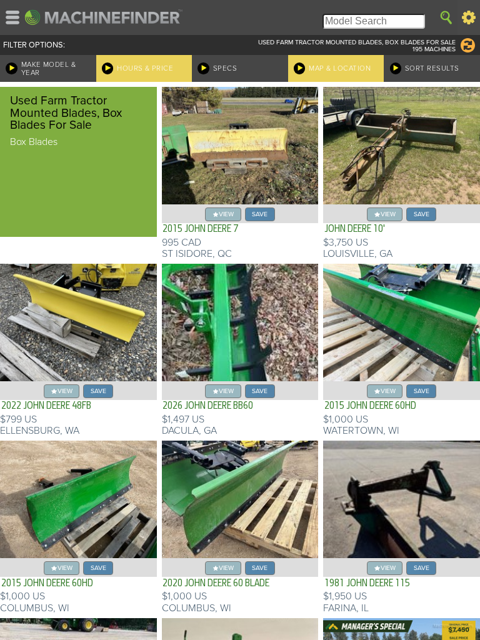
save (260, 214)
